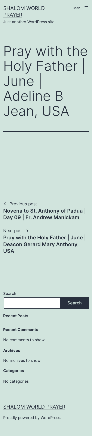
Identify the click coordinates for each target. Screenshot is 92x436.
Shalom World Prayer (34, 407)
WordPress (50, 417)
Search (9, 293)
